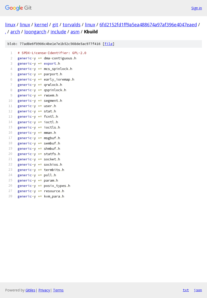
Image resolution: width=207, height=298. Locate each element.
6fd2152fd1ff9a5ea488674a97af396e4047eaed (148, 24)
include (58, 32)
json (198, 290)
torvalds (72, 24)
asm (75, 32)
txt (186, 290)
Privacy (44, 290)
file (109, 44)
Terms (58, 290)
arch (15, 32)
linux (10, 24)
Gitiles (30, 290)
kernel (41, 24)
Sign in (196, 8)
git (55, 24)
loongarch (35, 32)
